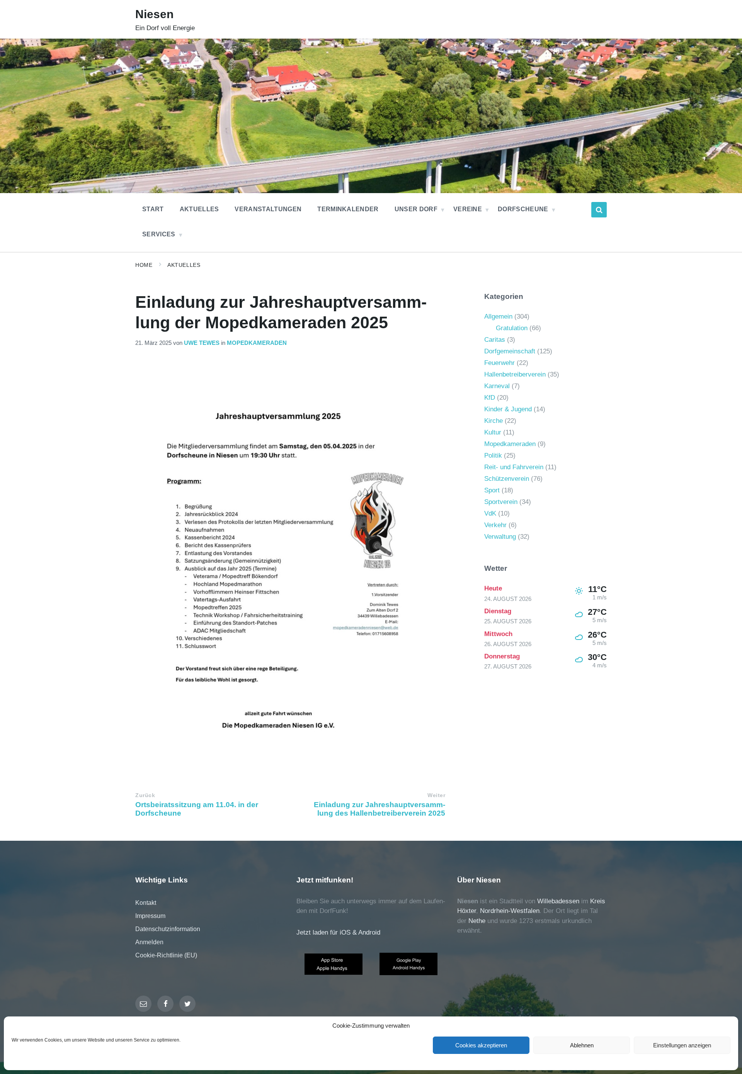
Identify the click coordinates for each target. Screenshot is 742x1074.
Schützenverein (506, 478)
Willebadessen (558, 901)
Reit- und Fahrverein (513, 467)
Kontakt (145, 902)
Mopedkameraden (257, 343)
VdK (490, 513)
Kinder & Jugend (508, 409)
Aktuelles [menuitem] (199, 209)
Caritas (494, 339)
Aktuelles (183, 265)
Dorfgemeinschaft (509, 351)
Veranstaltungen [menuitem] (268, 209)
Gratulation (512, 328)
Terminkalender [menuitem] (347, 209)
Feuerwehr (499, 362)
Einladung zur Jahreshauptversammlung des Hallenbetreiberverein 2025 (379, 809)
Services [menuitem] (158, 234)
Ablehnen (582, 1045)
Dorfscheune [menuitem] (523, 209)
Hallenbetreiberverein (515, 374)
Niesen (154, 14)
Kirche (493, 420)
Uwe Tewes (202, 343)
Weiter (436, 795)
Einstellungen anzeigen (682, 1045)
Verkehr (495, 525)
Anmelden (149, 942)
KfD (489, 397)
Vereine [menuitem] (467, 209)
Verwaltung (500, 536)
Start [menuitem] (153, 209)
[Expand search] (599, 209)
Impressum (150, 916)
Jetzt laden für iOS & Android (338, 932)
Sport (492, 490)
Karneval (497, 386)
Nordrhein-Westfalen (509, 911)
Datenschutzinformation (167, 929)
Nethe (476, 921)
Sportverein (500, 502)
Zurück (145, 795)
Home (143, 265)
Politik (493, 455)
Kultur (492, 432)
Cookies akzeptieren (481, 1045)
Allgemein (498, 316)
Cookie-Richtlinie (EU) (166, 955)
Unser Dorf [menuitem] (416, 209)
